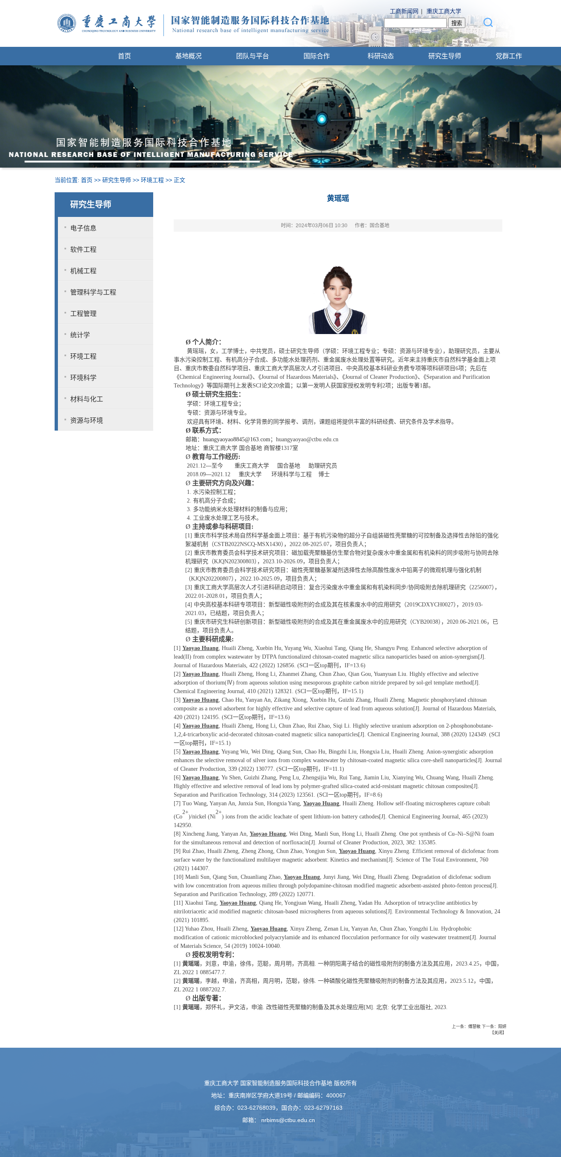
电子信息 (83, 228)
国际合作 (316, 56)
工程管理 (83, 313)
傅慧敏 (474, 1026)
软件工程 (83, 249)
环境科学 (83, 377)
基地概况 (188, 56)
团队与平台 (252, 56)
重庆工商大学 (444, 11)
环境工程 (152, 180)
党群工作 (509, 56)
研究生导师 (444, 56)
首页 (124, 56)
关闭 (498, 1032)
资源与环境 (86, 420)
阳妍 (502, 1026)
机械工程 (83, 270)
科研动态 (381, 56)
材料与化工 (86, 399)
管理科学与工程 (93, 292)
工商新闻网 (404, 11)
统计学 (80, 335)
